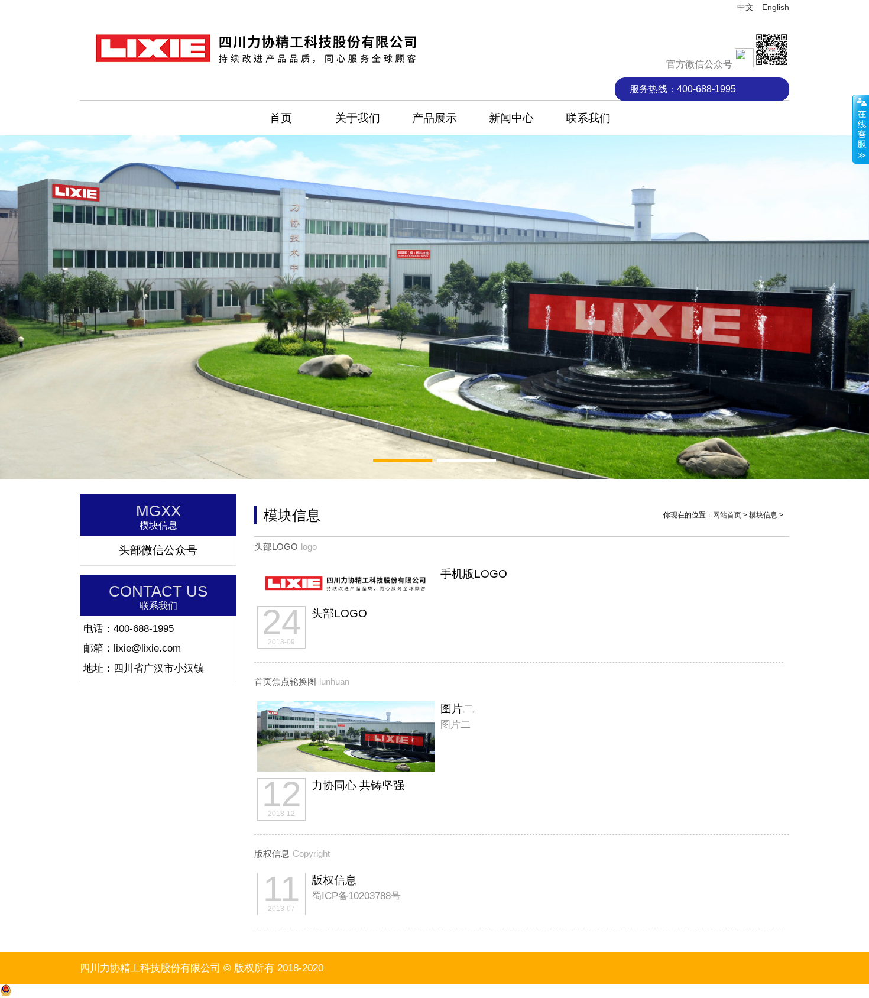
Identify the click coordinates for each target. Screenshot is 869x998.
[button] (402, 460)
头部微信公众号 (158, 550)
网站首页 (727, 515)
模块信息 (763, 515)
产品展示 (434, 118)
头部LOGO (276, 547)
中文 (745, 7)
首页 (281, 118)
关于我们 (357, 118)
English (775, 7)
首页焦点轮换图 (285, 681)
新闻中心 (511, 118)
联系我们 (588, 118)
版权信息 (272, 853)
